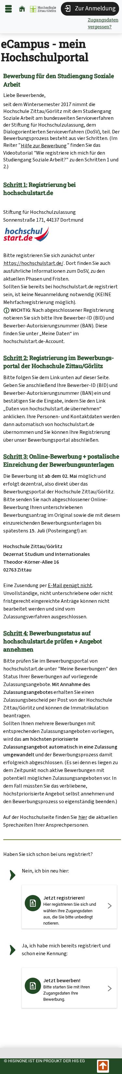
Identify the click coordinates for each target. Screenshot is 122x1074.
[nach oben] (103, 1066)
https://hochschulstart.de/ (33, 263)
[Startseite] (22, 8)
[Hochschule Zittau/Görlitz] (43, 9)
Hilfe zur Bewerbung (44, 145)
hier (82, 817)
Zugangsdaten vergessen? (103, 23)
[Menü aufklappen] (8, 9)
